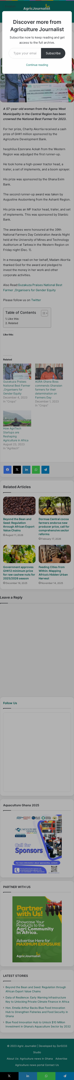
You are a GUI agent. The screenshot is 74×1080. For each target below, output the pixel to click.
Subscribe (53, 53)
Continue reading (37, 64)
